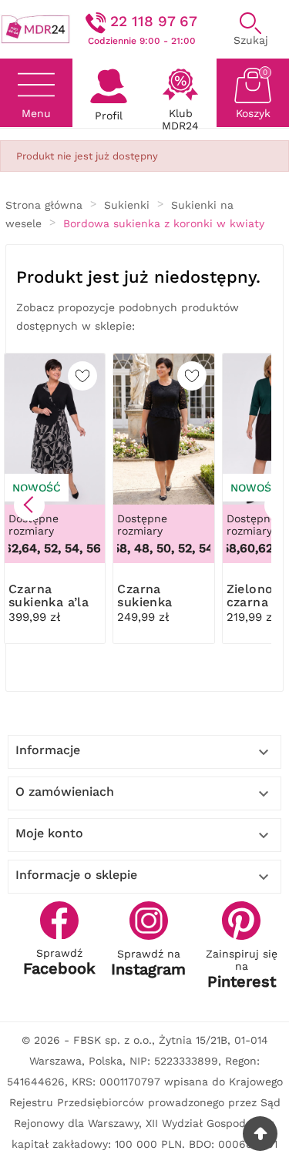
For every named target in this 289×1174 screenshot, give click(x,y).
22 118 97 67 (153, 21)
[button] (29, 505)
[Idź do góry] (260, 1133)
